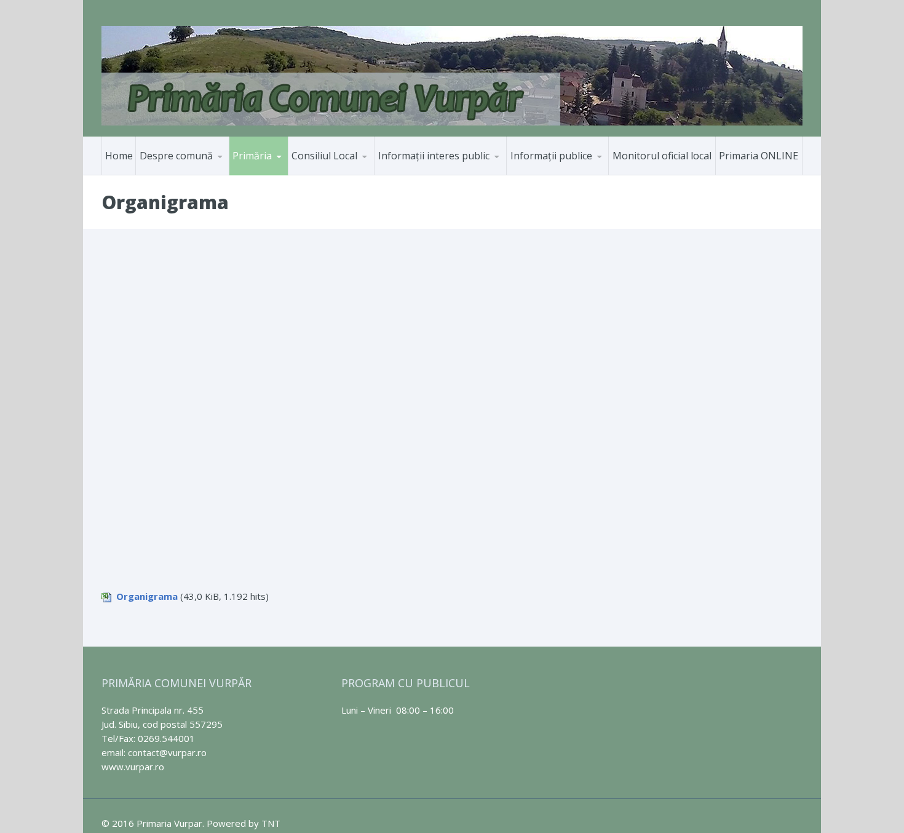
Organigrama (147, 596)
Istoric (196, 172)
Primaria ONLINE (758, 155)
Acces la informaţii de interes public (430, 174)
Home (119, 155)
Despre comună (176, 155)
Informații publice (551, 155)
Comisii (348, 172)
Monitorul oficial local (662, 155)
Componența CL (334, 174)
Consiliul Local (324, 155)
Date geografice (183, 174)
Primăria (252, 155)
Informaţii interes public (434, 155)
